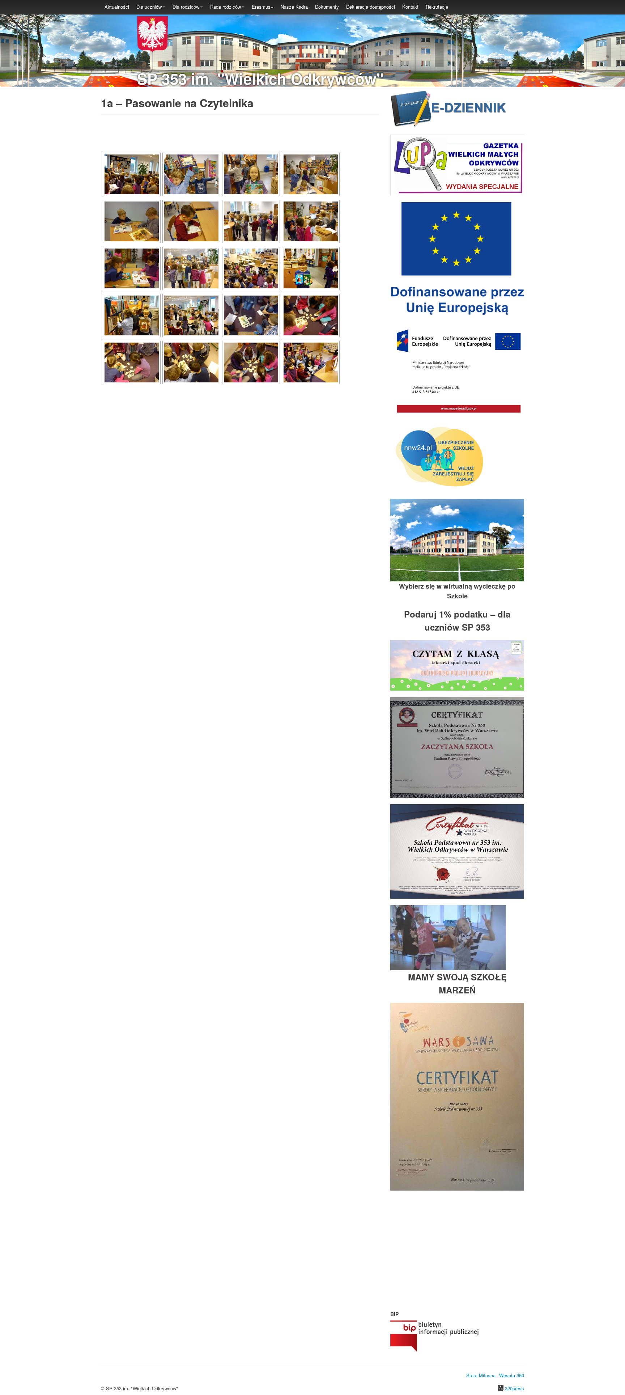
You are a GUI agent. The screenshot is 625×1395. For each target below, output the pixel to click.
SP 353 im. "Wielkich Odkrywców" (260, 78)
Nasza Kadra (294, 6)
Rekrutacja (437, 6)
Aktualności (117, 6)
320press (514, 1388)
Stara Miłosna (481, 1375)
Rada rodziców (225, 6)
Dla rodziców (186, 6)
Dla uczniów (149, 6)
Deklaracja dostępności (370, 6)
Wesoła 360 (511, 1375)
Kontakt (410, 6)
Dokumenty (327, 6)
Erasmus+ (262, 6)
